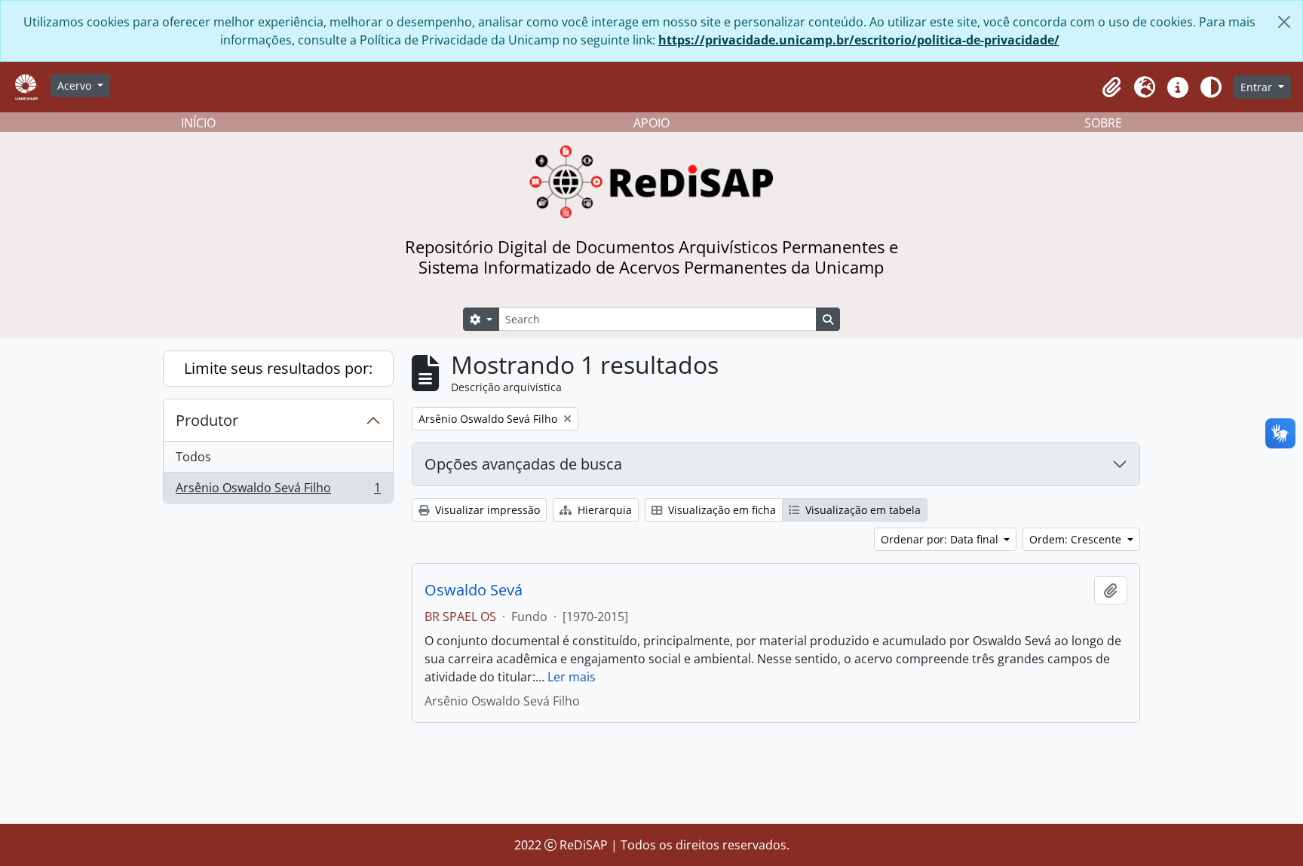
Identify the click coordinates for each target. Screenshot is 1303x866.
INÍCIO (198, 123)
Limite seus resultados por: (278, 368)
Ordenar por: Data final (941, 539)
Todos (193, 456)
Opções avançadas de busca (523, 464)
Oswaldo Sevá (474, 590)
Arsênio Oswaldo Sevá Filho (278, 491)
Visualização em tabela (861, 510)
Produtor (207, 420)
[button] (1111, 87)
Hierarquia (603, 510)
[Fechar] (1284, 22)
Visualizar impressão (486, 510)
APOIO (651, 123)
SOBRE (1103, 123)
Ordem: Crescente (1076, 539)
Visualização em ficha (720, 510)
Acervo (75, 85)
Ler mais (571, 677)
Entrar (1257, 87)
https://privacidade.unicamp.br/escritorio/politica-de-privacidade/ (858, 40)
